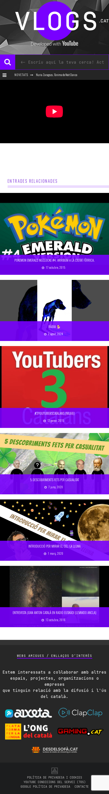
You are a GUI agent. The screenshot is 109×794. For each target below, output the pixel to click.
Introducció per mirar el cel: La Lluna (54, 546)
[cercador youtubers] (7, 62)
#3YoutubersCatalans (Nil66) (55, 413)
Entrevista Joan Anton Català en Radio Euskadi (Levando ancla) (54, 612)
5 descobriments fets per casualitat (54, 479)
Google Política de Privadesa (45, 787)
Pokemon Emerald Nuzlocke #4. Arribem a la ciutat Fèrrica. (54, 260)
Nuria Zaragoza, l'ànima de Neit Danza (56, 75)
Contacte (82, 787)
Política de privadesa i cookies (54, 777)
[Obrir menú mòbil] (6, 75)
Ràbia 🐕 (54, 326)
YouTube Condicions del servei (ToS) (55, 782)
